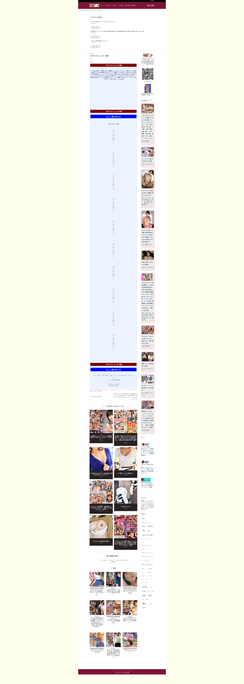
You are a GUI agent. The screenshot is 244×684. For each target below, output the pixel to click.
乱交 (151, 600)
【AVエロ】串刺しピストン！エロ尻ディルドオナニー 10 (103, 21)
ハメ (144, 581)
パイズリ (149, 585)
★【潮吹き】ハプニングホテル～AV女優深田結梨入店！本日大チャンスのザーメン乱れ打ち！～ (101, 437)
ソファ (119, 389)
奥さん (92, 390)
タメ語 (123, 389)
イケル (108, 389)
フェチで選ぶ (113, 5)
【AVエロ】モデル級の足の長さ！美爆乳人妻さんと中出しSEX (148, 193)
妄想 (152, 604)
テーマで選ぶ (120, 5)
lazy (144, 539)
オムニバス (146, 565)
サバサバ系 (112, 389)
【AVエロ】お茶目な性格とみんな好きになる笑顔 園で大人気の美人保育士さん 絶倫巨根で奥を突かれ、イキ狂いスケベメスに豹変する (113, 652)
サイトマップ (114, 670)
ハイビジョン (148, 577)
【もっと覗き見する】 (113, 117)
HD (103, 389)
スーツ (116, 389)
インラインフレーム (147, 558)
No (105, 389)
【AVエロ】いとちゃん (129, 650)
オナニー (144, 562)
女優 (148, 604)
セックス (151, 569)
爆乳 (143, 612)
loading (150, 539)
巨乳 (95, 390)
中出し (146, 318)
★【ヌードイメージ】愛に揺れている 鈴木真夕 (148, 388)
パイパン (144, 588)
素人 (146, 204)
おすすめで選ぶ (128, 5)
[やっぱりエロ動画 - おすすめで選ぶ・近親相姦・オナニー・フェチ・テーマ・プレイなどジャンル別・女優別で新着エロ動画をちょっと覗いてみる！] (94, 5)
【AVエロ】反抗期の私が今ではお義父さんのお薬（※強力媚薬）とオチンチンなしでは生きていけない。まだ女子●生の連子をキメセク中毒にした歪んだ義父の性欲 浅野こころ (97, 622)
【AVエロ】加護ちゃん (97, 396)
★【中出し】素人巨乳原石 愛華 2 (101, 541)
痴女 (147, 612)
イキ (143, 555)
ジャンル (145, 569)
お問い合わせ (129, 670)
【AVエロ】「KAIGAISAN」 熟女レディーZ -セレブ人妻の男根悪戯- (113, 620)
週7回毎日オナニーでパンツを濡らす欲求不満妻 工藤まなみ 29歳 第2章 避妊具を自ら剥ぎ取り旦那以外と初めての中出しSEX (117, 31)
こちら (143, 551)
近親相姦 (144, 620)
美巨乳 (101, 390)
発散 (98, 390)
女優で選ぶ (134, 5)
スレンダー (146, 316)
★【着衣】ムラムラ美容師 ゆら (125, 473)
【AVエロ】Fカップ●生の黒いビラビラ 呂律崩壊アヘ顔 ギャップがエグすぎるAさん (97, 592)
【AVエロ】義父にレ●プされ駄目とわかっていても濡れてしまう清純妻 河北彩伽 (113, 591)
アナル (150, 244)
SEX (149, 543)
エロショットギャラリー (147, 164)
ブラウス (130, 389)
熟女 (150, 609)
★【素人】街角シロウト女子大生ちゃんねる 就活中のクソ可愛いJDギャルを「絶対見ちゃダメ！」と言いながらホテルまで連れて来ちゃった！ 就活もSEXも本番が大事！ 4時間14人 (126, 438)
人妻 (145, 203)
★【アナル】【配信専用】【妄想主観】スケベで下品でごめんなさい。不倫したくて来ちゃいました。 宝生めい (101, 508)
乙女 (133, 389)
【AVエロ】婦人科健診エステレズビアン (99, 40)
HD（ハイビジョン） (147, 198)
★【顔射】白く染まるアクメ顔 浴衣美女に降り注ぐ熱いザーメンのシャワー (101, 474)
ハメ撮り (150, 581)
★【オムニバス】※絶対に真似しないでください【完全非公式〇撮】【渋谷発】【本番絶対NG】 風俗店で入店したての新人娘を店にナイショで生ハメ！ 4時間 (125, 543)
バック (143, 585)
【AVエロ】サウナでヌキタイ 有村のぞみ (97, 651)
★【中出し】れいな (126, 506)
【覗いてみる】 (95, 27)
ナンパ (126, 389)
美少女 (150, 617)
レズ (147, 592)
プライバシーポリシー (122, 670)
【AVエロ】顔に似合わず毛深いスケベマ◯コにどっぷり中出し (130, 591)
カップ (152, 565)
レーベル (145, 595)
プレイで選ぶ (107, 5)
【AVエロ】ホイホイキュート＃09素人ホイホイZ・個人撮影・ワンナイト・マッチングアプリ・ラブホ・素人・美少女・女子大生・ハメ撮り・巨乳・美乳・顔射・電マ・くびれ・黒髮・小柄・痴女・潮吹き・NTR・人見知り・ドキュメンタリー (148, 127)
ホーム (102, 5)
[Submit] (153, 5)
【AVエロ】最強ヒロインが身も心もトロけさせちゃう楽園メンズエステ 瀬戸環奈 (130, 619)
